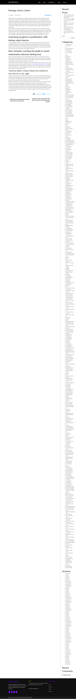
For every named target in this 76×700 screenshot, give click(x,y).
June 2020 (67, 657)
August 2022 (68, 626)
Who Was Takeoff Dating (70, 542)
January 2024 (68, 606)
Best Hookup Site (69, 112)
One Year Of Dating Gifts (70, 382)
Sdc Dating (68, 421)
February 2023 (68, 618)
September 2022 (68, 625)
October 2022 (68, 624)
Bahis (67, 85)
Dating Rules (68, 196)
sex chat (67, 425)
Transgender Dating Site (70, 478)
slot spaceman (68, 434)
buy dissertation (68, 132)
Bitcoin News (68, 122)
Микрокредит (68, 559)
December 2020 (68, 653)
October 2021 (68, 640)
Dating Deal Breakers (69, 185)
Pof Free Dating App (69, 402)
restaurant (67, 417)
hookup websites (69, 284)
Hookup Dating (68, 276)
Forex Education (68, 248)
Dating (67, 162)
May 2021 (67, 646)
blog (66, 125)
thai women (68, 466)
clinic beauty (68, 145)
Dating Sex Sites (68, 197)
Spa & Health (68, 443)
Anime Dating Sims (69, 68)
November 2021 (68, 638)
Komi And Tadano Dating (70, 326)
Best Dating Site (68, 104)
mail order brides (69, 346)
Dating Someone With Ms (70, 201)
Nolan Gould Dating (69, 378)
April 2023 (67, 616)
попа (67, 563)
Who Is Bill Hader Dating (70, 507)
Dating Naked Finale (69, 189)
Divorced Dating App (69, 212)
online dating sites (69, 390)
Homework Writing (69, 272)
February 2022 (68, 634)
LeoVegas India (68, 335)
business (67, 129)
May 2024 (67, 604)
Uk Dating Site (68, 482)
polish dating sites (69, 403)
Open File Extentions (69, 394)
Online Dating (68, 385)
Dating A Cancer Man (69, 164)
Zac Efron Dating (69, 557)
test (66, 465)
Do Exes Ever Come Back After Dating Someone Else (70, 217)
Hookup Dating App (69, 277)
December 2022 (68, 621)
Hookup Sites (68, 281)
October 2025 (68, 584)
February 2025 (68, 594)
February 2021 (68, 650)
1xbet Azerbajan (68, 51)
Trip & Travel (68, 479)
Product (67, 411)
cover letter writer (69, 156)
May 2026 (67, 577)
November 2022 (68, 622)
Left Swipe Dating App (69, 331)
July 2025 (67, 588)
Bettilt (67, 118)
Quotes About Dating (69, 413)
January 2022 (68, 636)
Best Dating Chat (69, 100)
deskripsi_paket (68, 209)
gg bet (67, 258)
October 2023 (68, 608)
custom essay (68, 161)
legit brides (68, 333)
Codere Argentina (69, 146)
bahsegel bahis (68, 89)
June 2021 (67, 645)
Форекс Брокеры (69, 566)
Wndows (67, 555)
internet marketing (69, 302)
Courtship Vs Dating (69, 154)
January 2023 (68, 620)
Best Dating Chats (48, 15)
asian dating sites (69, 80)
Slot (66, 431)
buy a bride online (69, 130)
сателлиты (68, 565)
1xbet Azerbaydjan (69, 52)
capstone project (69, 134)
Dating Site (68, 200)
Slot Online (68, 433)
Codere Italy (68, 148)
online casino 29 (68, 383)
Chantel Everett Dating (70, 140)
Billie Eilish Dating (69, 121)
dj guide (67, 214)
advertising (68, 57)
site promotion (68, 430)
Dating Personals (69, 194)
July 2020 (67, 656)
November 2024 (68, 598)
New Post (67, 373)
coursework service (69, 152)
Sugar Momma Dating (69, 453)
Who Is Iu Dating (69, 514)
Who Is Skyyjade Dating (70, 539)
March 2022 (68, 633)
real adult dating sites (69, 414)
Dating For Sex (68, 186)
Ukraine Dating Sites (69, 483)
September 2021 (68, 641)
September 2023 (68, 609)
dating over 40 (68, 193)
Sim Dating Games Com (70, 427)
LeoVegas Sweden (69, 338)
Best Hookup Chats (69, 110)
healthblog (67, 268)
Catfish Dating (68, 138)
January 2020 (68, 662)
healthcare (67, 269)
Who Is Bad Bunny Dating (70, 506)
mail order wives (68, 349)
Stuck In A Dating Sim (69, 451)
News (67, 374)
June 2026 (67, 576)
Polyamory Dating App (69, 405)
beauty (67, 93)
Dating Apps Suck (69, 182)
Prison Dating (68, 410)
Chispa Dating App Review (70, 142)
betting (67, 120)
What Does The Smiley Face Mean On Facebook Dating (70, 490)
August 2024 (68, 602)
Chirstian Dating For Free (70, 141)
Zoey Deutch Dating (69, 558)
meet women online (69, 357)
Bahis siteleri (68, 86)
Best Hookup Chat (69, 109)
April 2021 (67, 648)
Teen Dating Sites (69, 463)
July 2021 (67, 644)
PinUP (67, 401)
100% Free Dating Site (69, 48)
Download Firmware (69, 221)
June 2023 (67, 613)
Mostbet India (68, 366)
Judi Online (67, 318)
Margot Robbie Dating (69, 350)
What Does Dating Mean (70, 487)
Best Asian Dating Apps (70, 94)
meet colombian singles (70, 354)
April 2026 (67, 578)
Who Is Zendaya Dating (70, 541)
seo (66, 423)
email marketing (68, 228)
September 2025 (68, 585)
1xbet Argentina (68, 49)
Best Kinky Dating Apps (70, 114)
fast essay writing (69, 238)
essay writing (68, 232)
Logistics (67, 341)
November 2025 (68, 582)
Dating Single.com (69, 198)
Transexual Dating (69, 475)
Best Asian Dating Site (69, 96)
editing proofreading (69, 225)
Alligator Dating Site (69, 62)
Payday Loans (68, 399)
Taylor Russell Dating (69, 457)
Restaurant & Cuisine (69, 418)
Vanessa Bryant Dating (70, 486)
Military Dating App (69, 359)
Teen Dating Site (69, 462)
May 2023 (67, 614)
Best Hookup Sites (69, 113)
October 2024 (68, 600)
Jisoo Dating (68, 317)
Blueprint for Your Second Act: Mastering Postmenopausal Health (69, 24)
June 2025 (67, 589)
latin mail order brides (69, 329)
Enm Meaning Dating (69, 229)
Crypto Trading (68, 158)
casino (67, 136)
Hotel (67, 286)
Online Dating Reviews (69, 389)
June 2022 (67, 629)
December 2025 (68, 581)
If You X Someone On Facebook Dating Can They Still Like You (69, 297)
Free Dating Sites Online (70, 253)
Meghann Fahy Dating (69, 358)
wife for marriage (69, 545)
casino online (68, 137)
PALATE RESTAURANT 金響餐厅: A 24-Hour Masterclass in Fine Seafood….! (69, 20)
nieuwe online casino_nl (70, 375)
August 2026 (68, 573)
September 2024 (68, 601)
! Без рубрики (68, 45)
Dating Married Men (69, 188)
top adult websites (69, 470)
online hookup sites (69, 393)
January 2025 (68, 596)
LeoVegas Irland (68, 337)
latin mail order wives (69, 330)
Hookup (67, 273)
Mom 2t (67, 362)
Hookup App (68, 274)
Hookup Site (68, 280)
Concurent (67, 150)
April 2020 (67, 660)
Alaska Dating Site (69, 61)
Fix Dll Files (68, 246)
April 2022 (67, 632)
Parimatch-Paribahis (69, 398)
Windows (67, 546)
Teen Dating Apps (69, 461)
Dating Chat (68, 184)
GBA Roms (68, 257)
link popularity (68, 339)
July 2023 (67, 612)
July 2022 (67, 628)
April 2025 (67, 592)
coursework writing (69, 153)
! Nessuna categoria (69, 44)
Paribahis (67, 395)
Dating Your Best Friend (70, 208)
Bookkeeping (68, 126)
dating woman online (69, 206)
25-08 (67, 55)
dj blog (67, 213)
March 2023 (68, 617)
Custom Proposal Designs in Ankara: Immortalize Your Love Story (69, 32)
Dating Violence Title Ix (70, 202)
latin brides (68, 328)
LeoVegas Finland (69, 334)
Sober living (68, 439)
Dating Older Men (69, 190)
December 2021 (68, 637)
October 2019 (68, 664)
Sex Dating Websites (69, 426)
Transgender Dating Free (70, 477)
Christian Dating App (69, 144)
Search (63, 36)
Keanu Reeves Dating (69, 321)
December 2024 (68, 597)
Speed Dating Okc (69, 450)
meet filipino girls (69, 355)
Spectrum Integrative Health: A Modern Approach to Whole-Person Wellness (69, 16)
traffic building (68, 474)
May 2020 (67, 658)
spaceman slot (68, 446)
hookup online (68, 278)
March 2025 (68, 593)
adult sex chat (68, 56)
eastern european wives (70, 222)
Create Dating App (69, 157)
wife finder (67, 543)
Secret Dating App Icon (70, 422)
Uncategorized (68, 485)
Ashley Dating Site (69, 79)
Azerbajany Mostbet (69, 81)
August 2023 (68, 610)
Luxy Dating (68, 342)
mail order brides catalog (70, 347)
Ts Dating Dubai (68, 481)
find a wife (67, 241)
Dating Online (68, 192)
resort (67, 415)
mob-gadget (68, 361)
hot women (68, 285)
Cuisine (67, 160)
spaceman (67, 445)
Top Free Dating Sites (69, 471)
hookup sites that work (70, 282)
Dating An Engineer (69, 173)
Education (67, 226)
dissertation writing (69, 210)
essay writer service (69, 230)
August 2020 (68, 654)
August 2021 (68, 642)
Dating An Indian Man (69, 174)
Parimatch (67, 397)
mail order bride (68, 343)
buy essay (67, 133)
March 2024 (68, 605)
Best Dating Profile (69, 102)
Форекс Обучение (69, 567)
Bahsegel (67, 88)
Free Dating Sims (69, 252)
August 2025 (68, 586)
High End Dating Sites (69, 270)
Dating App (68, 177)
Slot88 (67, 435)
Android (67, 66)
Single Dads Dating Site (70, 429)
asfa (66, 77)
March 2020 (68, 661)
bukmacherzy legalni (69, 128)
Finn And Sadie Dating (69, 242)
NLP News (67, 377)
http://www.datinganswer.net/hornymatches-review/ (39, 64)
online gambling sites (69, 391)
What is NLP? (68, 493)
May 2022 (67, 630)
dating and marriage (69, 176)
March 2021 (68, 649)
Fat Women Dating (69, 240)
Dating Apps (68, 178)
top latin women (68, 473)
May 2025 (67, 590)
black (67, 124)
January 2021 (68, 652)
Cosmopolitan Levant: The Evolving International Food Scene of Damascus (68, 28)
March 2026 (68, 580)
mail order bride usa (69, 345)
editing (67, 224)
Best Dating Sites (69, 105)
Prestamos (68, 409)
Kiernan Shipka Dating (69, 322)
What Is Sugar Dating (69, 494)
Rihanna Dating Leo (69, 419)
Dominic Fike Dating (69, 220)
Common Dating (69, 149)
